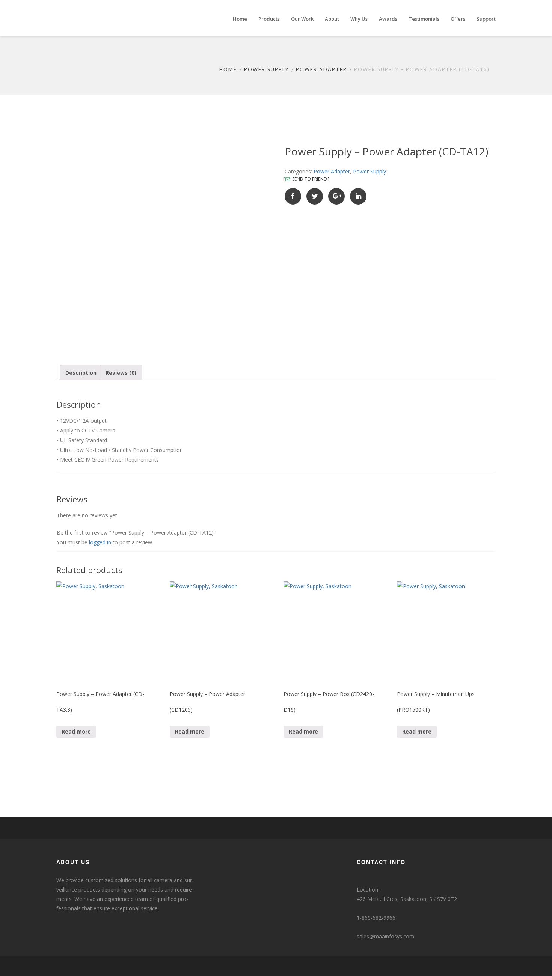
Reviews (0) (121, 372)
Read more (76, 731)
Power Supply (266, 69)
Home (228, 69)
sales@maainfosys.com (385, 936)
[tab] (81, 372)
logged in (100, 542)
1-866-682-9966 (376, 917)
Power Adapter (321, 69)
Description (81, 372)
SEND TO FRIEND (309, 179)
